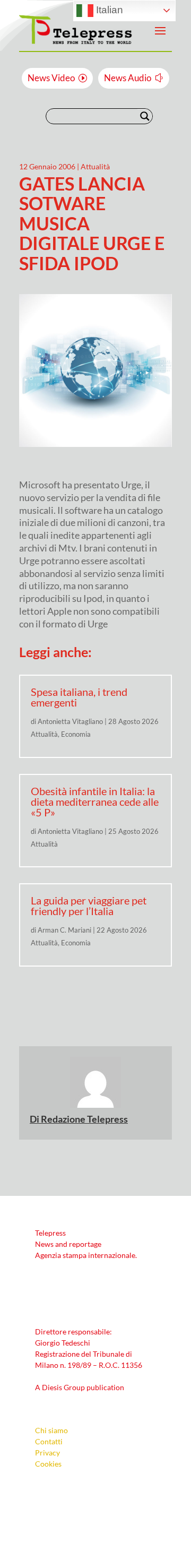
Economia (76, 734)
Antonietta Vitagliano (70, 721)
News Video (51, 77)
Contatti (49, 1441)
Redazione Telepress (84, 1119)
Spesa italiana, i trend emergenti (79, 697)
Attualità (95, 166)
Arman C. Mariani (64, 930)
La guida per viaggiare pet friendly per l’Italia (88, 905)
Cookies (48, 1463)
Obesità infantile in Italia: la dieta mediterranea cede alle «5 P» (95, 801)
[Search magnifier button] (144, 116)
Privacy (47, 1452)
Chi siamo (51, 1430)
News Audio (127, 77)
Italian (108, 9)
